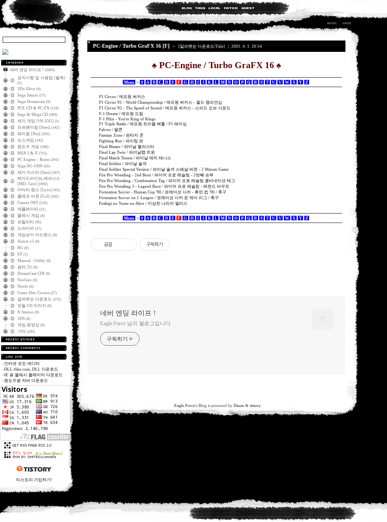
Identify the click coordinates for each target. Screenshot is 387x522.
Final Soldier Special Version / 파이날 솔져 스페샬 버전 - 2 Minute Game (164, 169)
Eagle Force (184, 405)
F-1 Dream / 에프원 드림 (121, 113)
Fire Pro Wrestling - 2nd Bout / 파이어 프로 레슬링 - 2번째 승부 (156, 175)
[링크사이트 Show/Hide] (34, 357)
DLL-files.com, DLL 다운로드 (31, 369)
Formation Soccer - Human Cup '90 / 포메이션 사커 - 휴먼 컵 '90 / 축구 (162, 192)
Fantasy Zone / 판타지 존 (121, 135)
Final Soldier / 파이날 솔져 (123, 163)
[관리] (331, 24)
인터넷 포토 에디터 (22, 363)
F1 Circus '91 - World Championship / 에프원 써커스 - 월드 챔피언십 (160, 102)
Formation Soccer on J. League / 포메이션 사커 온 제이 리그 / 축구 (159, 197)
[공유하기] (119, 244)
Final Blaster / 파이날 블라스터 (126, 146)
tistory (255, 405)
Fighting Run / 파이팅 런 (121, 141)
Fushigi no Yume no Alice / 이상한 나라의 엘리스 (143, 203)
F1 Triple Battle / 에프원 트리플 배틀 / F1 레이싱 (143, 124)
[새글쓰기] (346, 24)
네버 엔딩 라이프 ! (128, 313)
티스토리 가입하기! (34, 479)
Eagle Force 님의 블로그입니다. (136, 323)
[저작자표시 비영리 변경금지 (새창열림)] (180, 245)
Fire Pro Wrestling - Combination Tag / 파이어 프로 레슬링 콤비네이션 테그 (167, 180)
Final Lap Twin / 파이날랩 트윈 (127, 152)
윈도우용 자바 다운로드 (26, 380)
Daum (239, 405)
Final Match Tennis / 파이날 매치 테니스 (135, 158)
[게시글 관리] (128, 244)
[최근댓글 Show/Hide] (34, 348)
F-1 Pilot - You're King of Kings (127, 119)
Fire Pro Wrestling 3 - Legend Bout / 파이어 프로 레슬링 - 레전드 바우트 (164, 186)
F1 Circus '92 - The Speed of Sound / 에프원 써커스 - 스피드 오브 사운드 (165, 108)
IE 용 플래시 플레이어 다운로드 (33, 374)
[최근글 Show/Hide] (34, 339)
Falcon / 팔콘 (110, 129)
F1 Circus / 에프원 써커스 (122, 96)
